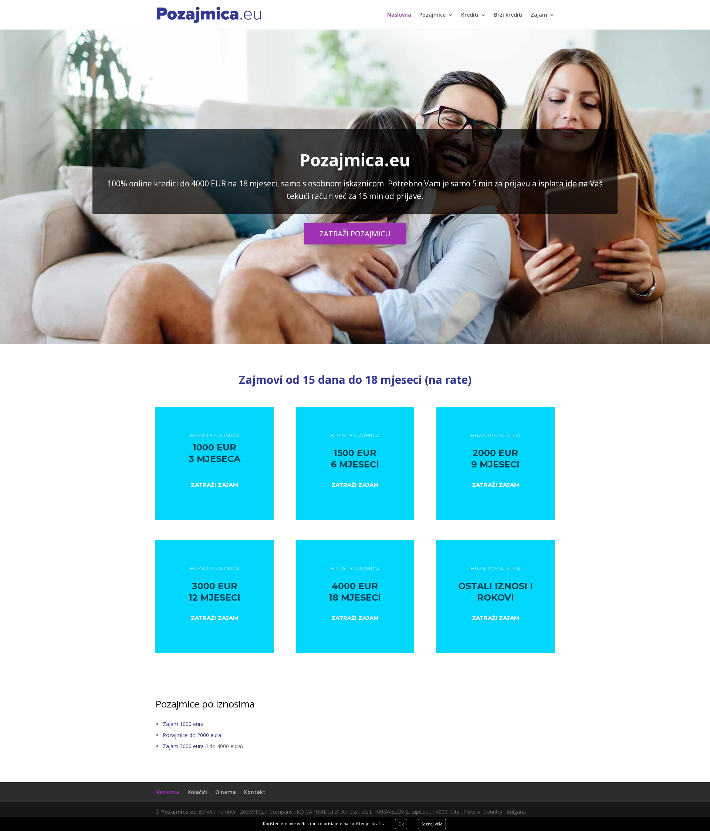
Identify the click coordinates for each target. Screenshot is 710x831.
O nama (225, 791)
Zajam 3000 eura (183, 746)
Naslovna (399, 15)
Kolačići (197, 791)
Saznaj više (432, 824)
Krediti (470, 15)
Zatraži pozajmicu (355, 234)
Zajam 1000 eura (183, 723)
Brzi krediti (508, 15)
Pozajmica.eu (355, 159)
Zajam (539, 15)
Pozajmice (432, 15)
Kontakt (255, 791)
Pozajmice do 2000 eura (192, 735)
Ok (401, 824)
